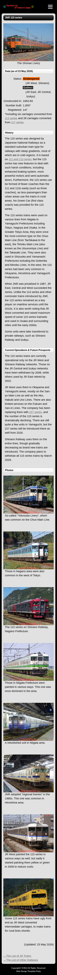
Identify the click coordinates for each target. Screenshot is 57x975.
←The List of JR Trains (17, 955)
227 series (35, 412)
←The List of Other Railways (20, 960)
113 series (11, 118)
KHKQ (24, 968)
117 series (17, 122)
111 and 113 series (20, 159)
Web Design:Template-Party (28, 971)
